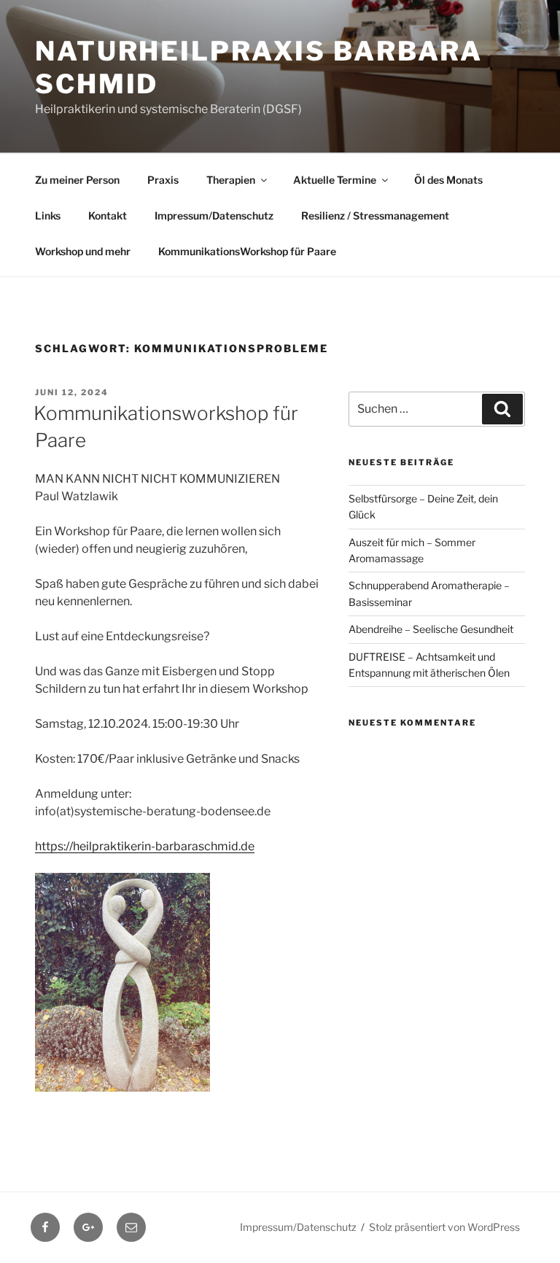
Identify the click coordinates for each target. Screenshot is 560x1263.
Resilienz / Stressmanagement (375, 215)
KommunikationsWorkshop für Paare (247, 251)
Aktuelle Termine (334, 180)
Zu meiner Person (77, 180)
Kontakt (107, 215)
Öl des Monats (448, 180)
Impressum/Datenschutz (214, 215)
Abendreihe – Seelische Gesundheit (431, 629)
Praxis (163, 180)
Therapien (230, 180)
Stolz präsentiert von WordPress (444, 1227)
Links (48, 215)
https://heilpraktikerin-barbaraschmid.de (144, 846)
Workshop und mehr (83, 251)
